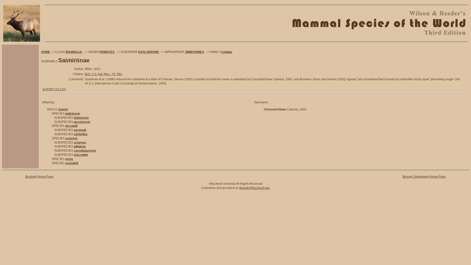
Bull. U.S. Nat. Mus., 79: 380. (104, 74)
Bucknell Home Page (39, 176)
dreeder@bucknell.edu (254, 188)
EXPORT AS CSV (54, 89)
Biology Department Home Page (424, 176)
